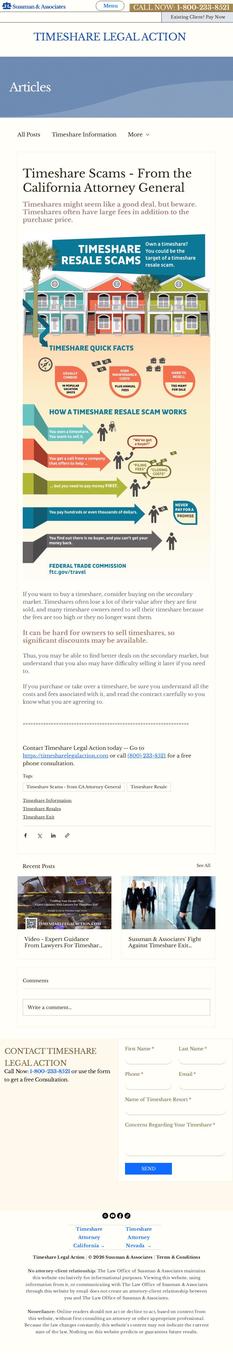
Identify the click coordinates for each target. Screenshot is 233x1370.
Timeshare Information (84, 134)
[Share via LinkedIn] (53, 835)
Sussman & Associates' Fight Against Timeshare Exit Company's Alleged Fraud (164, 942)
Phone (134, 1074)
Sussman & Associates (39, 7)
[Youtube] (113, 1216)
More (135, 134)
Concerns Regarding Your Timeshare (170, 1125)
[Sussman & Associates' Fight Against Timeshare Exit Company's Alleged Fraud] (168, 902)
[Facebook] (120, 1216)
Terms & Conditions (178, 1257)
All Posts (28, 134)
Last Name (193, 1049)
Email (187, 1074)
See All (204, 865)
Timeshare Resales (42, 808)
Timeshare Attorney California (87, 1237)
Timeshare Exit (38, 817)
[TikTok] (127, 1216)
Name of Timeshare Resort (158, 1099)
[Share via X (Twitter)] (39, 835)
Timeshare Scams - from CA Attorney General (73, 786)
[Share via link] (67, 835)
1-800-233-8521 (50, 1071)
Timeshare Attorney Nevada (139, 1237)
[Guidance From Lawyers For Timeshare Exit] (64, 902)
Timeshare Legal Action (110, 37)
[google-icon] (105, 1216)
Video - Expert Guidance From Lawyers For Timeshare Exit (63, 942)
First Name (139, 1049)
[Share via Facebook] (25, 835)
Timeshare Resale (149, 786)
